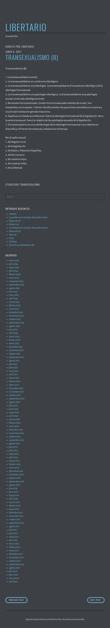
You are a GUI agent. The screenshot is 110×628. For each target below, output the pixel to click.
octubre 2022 (14, 319)
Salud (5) (13, 214)
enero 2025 (14, 260)
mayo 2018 (14, 495)
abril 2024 (13, 271)
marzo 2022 (14, 336)
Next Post (98, 599)
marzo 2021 (14, 378)
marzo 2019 (14, 461)
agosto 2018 (14, 485)
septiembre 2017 (16, 523)
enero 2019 (14, 468)
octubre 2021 (14, 354)
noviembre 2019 (16, 433)
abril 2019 (13, 457)
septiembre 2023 (16, 285)
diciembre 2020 (16, 388)
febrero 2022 (14, 340)
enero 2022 (14, 343)
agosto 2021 (14, 361)
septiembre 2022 (16, 323)
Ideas (11, 238)
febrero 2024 (15, 274)
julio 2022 (13, 329)
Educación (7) (15, 221)
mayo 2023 (14, 295)
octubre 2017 (14, 519)
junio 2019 (13, 450)
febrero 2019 (14, 464)
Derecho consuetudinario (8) (21, 245)
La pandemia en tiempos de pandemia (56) (28, 228)
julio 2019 (13, 447)
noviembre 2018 (16, 474)
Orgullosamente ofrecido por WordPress (41, 619)
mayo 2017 (14, 537)
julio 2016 (13, 571)
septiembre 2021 (16, 357)
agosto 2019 (14, 443)
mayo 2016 (14, 578)
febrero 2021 (14, 381)
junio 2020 (13, 409)
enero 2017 (14, 550)
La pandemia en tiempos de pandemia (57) (28, 217)
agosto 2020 (14, 402)
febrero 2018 (14, 506)
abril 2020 (13, 416)
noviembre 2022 (16, 316)
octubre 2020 (15, 395)
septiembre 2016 (16, 564)
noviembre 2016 (16, 557)
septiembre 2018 (16, 481)
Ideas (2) (13, 235)
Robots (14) (14, 224)
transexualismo (30, 184)
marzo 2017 (14, 544)
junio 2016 (13, 575)
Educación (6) (15, 231)
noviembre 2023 (16, 281)
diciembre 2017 (16, 512)
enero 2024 (14, 278)
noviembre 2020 (16, 392)
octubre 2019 (14, 436)
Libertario (26, 27)
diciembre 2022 (16, 312)
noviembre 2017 (16, 516)
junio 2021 (13, 367)
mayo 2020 (14, 412)
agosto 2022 (14, 326)
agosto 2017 (14, 526)
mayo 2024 (14, 267)
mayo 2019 (14, 454)
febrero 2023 (14, 305)
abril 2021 (13, 374)
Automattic (79, 619)
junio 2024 (13, 264)
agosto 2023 (14, 288)
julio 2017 (13, 530)
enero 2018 (14, 509)
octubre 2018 (14, 478)
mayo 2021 (14, 371)
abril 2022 (13, 333)
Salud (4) (13, 241)
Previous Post (18, 599)
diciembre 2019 (16, 430)
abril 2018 (13, 499)
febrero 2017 (14, 547)
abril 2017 (13, 540)
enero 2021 (14, 385)
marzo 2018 (14, 502)
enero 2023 (14, 309)
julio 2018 (13, 488)
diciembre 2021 (16, 347)
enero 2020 (14, 426)
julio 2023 (13, 291)
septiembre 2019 (16, 440)
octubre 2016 (14, 561)
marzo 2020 (14, 419)
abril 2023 (13, 298)
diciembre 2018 (16, 471)
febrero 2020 (15, 423)
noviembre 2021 (16, 350)
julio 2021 (13, 364)
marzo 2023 (14, 302)
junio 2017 (13, 533)
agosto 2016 (14, 568)
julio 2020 (13, 405)
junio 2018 (13, 492)
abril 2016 (13, 582)
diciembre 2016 (16, 554)
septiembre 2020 (16, 399)
